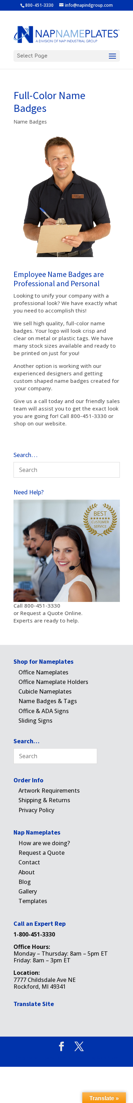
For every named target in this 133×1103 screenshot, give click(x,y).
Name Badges (30, 121)
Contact (29, 862)
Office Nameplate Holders (53, 682)
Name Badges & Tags (47, 701)
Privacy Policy (36, 810)
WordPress (107, 1057)
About (26, 872)
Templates (32, 901)
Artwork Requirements (49, 790)
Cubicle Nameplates (45, 691)
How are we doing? (44, 843)
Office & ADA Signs (43, 711)
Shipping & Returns (44, 800)
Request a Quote (41, 853)
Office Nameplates (43, 672)
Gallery (27, 891)
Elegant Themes (55, 1057)
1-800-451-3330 (34, 934)
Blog (24, 882)
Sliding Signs (35, 720)
